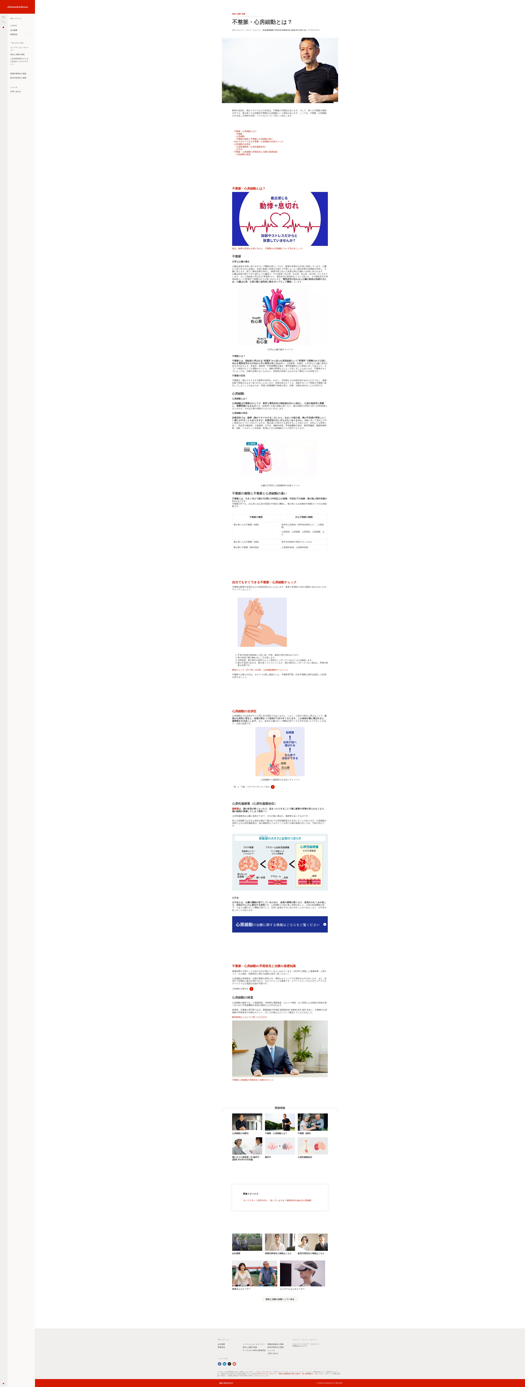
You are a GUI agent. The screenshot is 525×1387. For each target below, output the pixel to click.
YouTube (234, 1364)
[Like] (3, 1383)
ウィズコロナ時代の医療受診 (254, 1350)
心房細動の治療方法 (240, 989)
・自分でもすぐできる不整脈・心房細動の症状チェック (257, 141)
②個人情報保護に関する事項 (289, 1374)
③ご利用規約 (307, 1374)
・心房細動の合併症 (241, 144)
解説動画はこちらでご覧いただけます (249, 1017)
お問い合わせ (15, 91)
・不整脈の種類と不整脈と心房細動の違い (252, 139)
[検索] (3, 21)
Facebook (219, 1364)
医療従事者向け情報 (18, 74)
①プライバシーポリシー (268, 1374)
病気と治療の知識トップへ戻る (280, 1299)
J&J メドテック (16, 18)
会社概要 (13, 30)
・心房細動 (238, 136)
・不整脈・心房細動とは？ (244, 131)
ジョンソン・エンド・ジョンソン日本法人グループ (305, 1345)
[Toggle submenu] (31, 34)
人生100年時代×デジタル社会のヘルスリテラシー (19, 61)
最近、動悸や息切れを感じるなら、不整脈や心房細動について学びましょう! (267, 248)
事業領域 (13, 34)
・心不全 (237, 149)
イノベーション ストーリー (19, 48)
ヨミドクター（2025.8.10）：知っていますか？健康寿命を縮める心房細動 (277, 1200)
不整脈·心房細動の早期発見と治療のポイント (253, 1080)
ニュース (13, 87)
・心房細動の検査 (241, 154)
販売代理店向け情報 (18, 78)
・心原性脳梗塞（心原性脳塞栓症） (249, 147)
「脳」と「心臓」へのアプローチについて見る (250, 787)
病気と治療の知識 (17, 54)
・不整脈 (237, 134)
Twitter (229, 1364)
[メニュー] (3, 17)
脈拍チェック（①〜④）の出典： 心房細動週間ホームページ (260, 670)
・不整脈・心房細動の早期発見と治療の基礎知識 (254, 152)
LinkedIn (224, 1364)
